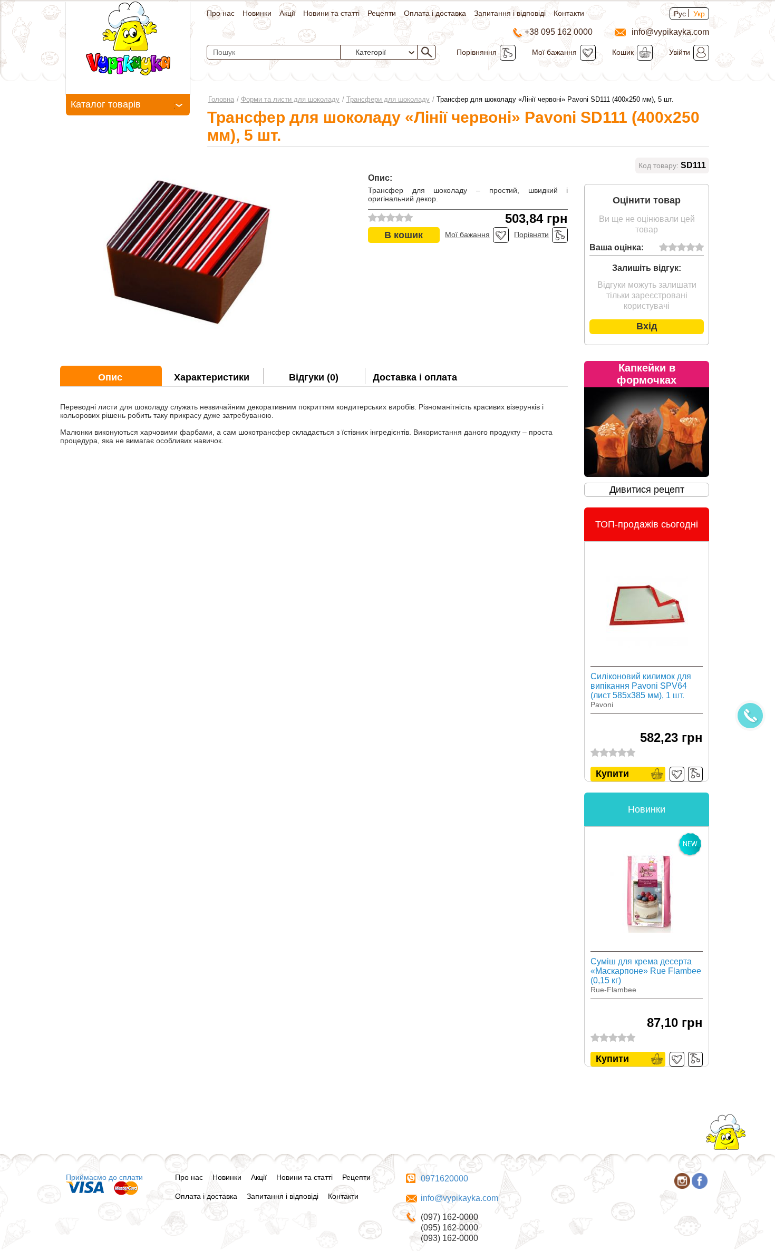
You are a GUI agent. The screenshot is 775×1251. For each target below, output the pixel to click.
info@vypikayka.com (459, 1198)
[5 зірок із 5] (699, 247)
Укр (699, 13)
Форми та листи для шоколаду (290, 99)
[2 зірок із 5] (672, 247)
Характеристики (211, 377)
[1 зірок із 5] (663, 247)
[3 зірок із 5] (681, 247)
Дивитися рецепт (646, 489)
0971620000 (444, 1178)
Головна (221, 99)
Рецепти (381, 13)
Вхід (646, 326)
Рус (680, 13)
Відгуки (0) (313, 377)
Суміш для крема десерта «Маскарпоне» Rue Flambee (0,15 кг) (645, 971)
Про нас (221, 13)
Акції (287, 13)
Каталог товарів (106, 104)
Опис (110, 377)
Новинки (257, 13)
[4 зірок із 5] (690, 247)
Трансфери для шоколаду (388, 99)
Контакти (569, 13)
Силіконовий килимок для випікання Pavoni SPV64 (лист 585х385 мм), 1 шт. (640, 686)
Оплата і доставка (435, 13)
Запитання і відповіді (510, 13)
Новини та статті (331, 13)
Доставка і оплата (415, 377)
